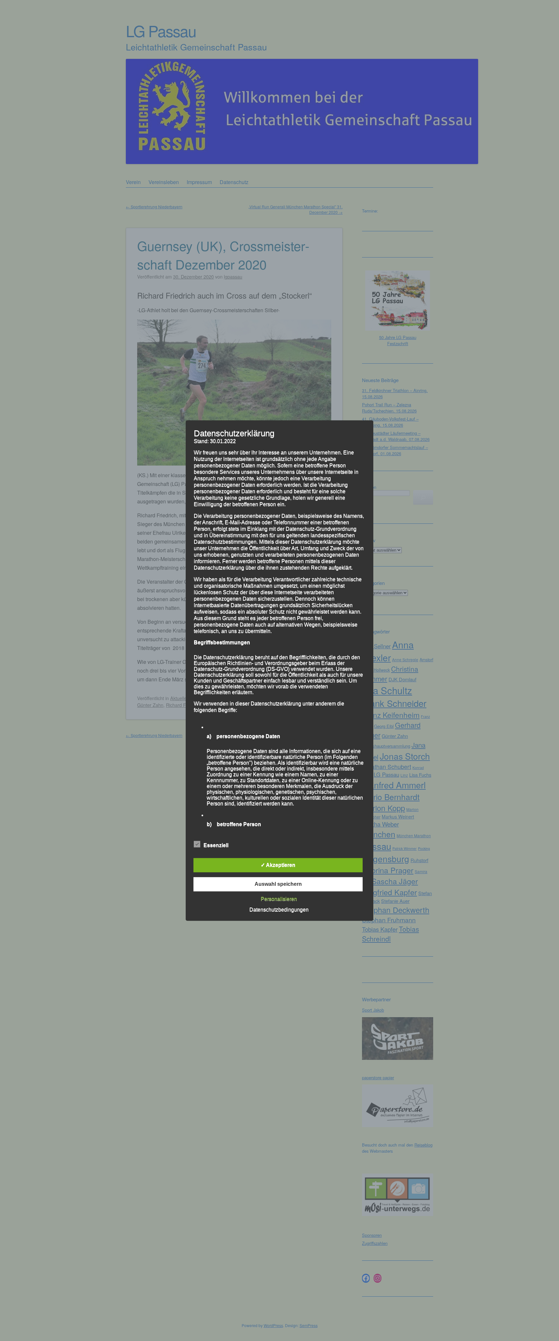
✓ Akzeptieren (278, 865)
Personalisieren (279, 899)
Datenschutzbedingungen (279, 909)
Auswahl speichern (278, 884)
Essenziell (215, 845)
